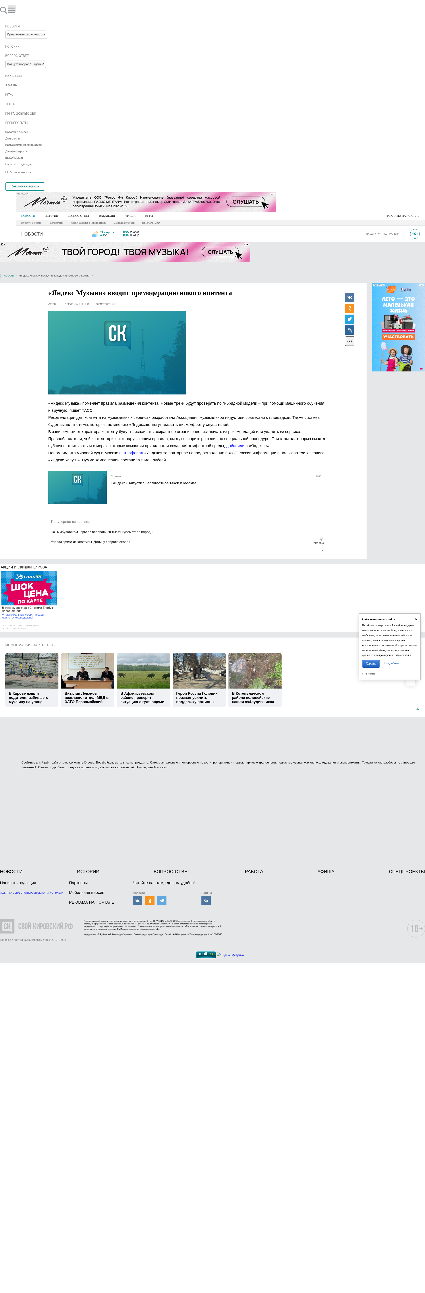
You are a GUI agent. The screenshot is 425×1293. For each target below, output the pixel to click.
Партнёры (78, 883)
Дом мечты (56, 222)
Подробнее (391, 663)
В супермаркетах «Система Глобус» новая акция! (28, 609)
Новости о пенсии (31, 222)
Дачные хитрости (124, 222)
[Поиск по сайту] (4, 10)
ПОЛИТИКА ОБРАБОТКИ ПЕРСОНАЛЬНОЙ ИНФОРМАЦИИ (31, 893)
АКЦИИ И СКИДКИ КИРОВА (24, 567)
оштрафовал (131, 453)
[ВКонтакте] (349, 297)
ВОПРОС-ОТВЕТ (78, 215)
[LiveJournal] (349, 330)
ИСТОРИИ (51, 215)
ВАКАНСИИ (107, 215)
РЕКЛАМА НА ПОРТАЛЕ (403, 215)
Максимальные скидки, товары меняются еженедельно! (23, 616)
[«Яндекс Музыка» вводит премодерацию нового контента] (117, 352)
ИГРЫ (149, 215)
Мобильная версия (86, 892)
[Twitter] (349, 319)
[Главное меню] (12, 8)
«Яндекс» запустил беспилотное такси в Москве (153, 483)
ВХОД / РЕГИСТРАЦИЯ (382, 234)
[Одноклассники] (349, 308)
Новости (8, 275)
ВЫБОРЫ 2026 (151, 222)
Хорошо (371, 663)
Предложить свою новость (26, 34)
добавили (235, 446)
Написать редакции (18, 883)
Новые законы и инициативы (88, 222)
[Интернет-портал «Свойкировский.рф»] (16, 10)
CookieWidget (368, 674)
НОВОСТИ (28, 215)
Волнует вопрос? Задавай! (25, 64)
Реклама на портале (25, 186)
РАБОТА (254, 871)
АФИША (130, 215)
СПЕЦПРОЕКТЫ (407, 871)
